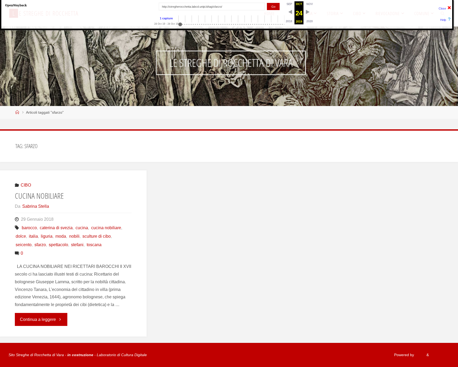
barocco (29, 227)
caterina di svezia (56, 227)
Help (443, 19)
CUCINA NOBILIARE (39, 195)
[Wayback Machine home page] (16, 5)
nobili (74, 236)
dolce (21, 236)
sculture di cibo (96, 236)
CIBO (26, 185)
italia (33, 236)
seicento (24, 244)
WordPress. (440, 355)
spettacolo (58, 244)
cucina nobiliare (106, 227)
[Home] (17, 112)
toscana (94, 244)
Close (442, 8)
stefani (77, 244)
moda (60, 236)
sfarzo (40, 244)
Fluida (419, 355)
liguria (46, 236)
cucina (82, 227)
